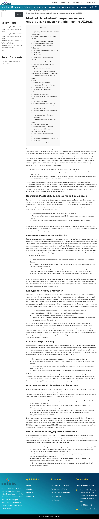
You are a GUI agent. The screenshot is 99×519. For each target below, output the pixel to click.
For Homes (55, 500)
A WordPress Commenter (9, 61)
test (2, 50)
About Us (29, 489)
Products (29, 493)
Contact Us (30, 496)
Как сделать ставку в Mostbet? (43, 41)
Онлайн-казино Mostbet (41, 82)
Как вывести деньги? (40, 101)
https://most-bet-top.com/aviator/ (86, 306)
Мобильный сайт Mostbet (41, 69)
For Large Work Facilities (60, 485)
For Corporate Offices (59, 489)
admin (28, 10)
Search (3, 10)
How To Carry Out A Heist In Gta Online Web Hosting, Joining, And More (11, 29)
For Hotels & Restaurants (60, 493)
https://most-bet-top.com (48, 209)
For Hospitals (56, 496)
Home (28, 485)
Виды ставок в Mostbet (41, 94)
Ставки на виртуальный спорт (43, 43)
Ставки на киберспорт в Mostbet (44, 85)
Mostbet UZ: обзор (39, 55)
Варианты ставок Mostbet (42, 62)
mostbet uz (45, 10)
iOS (34, 80)
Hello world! (5, 64)
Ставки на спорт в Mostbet (42, 87)
